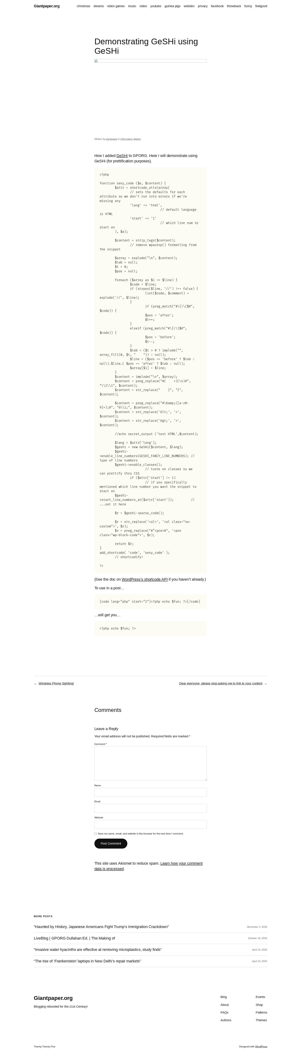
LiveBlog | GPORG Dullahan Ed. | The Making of (74, 938)
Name (97, 785)
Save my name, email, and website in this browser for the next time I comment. (140, 833)
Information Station (130, 139)
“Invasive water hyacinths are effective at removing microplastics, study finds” (98, 950)
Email (97, 801)
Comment (100, 744)
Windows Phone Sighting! (56, 683)
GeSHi (122, 155)
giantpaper (111, 139)
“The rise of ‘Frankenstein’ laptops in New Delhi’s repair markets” (87, 961)
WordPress (261, 1046)
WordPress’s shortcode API (145, 579)
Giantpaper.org (46, 6)
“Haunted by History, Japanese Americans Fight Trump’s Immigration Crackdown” (101, 927)
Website (98, 817)
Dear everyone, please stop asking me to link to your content (220, 683)
